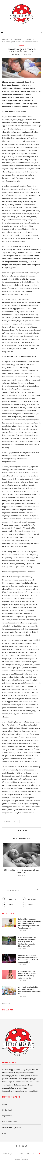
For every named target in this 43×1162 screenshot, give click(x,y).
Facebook (6, 1003)
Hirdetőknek (7, 1110)
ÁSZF (4, 1133)
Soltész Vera (16, 54)
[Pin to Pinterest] (23, 830)
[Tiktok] (26, 1146)
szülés (16, 821)
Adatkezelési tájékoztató (12, 1127)
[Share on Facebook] (18, 830)
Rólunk (4, 1104)
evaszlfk (38, 1154)
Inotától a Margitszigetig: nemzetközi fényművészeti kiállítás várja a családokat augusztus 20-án (28, 958)
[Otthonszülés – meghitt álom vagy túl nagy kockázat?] (21, 855)
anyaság (7, 821)
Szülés (28, 39)
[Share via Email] (26, 830)
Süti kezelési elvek (9, 1121)
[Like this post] (16, 830)
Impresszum (7, 1116)
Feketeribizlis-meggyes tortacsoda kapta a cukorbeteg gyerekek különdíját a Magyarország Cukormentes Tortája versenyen (29, 923)
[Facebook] (16, 1146)
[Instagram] (19, 1146)
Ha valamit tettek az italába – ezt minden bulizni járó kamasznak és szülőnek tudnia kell (29, 990)
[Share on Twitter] (21, 830)
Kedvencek (18, 39)
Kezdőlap (5, 39)
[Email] (23, 1146)
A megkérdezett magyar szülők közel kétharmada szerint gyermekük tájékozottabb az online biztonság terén (27, 941)
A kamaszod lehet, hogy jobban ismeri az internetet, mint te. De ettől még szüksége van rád (28, 974)
